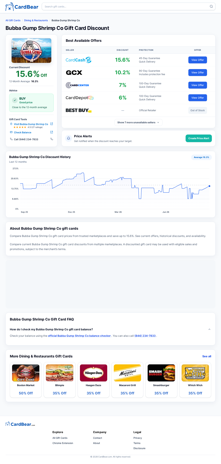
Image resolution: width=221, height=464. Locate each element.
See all (206, 356)
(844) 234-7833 (145, 335)
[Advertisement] (110, 284)
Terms (137, 443)
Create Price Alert (198, 138)
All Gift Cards (13, 20)
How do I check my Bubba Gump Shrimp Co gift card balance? (51, 329)
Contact (97, 437)
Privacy (137, 437)
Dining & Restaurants (36, 20)
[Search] (211, 6)
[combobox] (128, 6)
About (96, 443)
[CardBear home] (22, 6)
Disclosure (139, 448)
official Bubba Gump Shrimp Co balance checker (79, 335)
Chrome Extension (62, 443)
